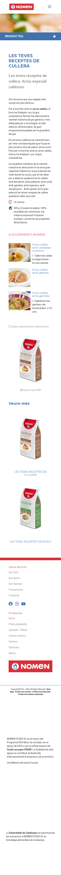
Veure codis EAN (32, 390)
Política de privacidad (41, 692)
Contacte (14, 595)
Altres (12, 653)
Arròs (12, 618)
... (49, 263)
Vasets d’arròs (17, 635)
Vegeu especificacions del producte (30, 326)
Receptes (14, 578)
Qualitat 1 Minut (18, 630)
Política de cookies (23, 692)
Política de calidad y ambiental (30, 694)
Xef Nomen (15, 583)
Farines (13, 641)
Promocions (16, 589)
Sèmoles (14, 647)
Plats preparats (18, 624)
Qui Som (14, 572)
